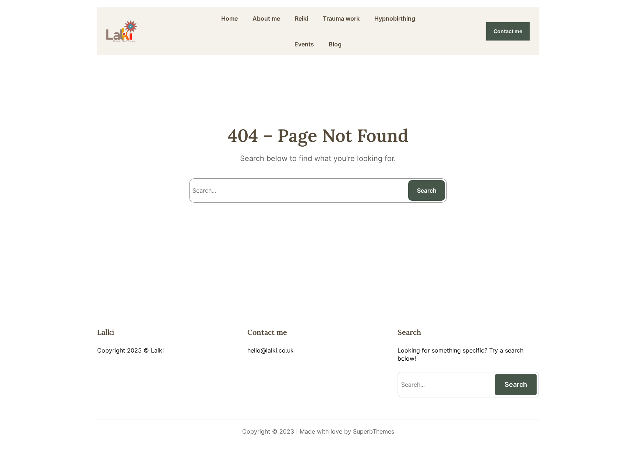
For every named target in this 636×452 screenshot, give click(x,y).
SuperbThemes (373, 431)
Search (427, 190)
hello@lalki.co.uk (270, 350)
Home (229, 18)
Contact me (508, 31)
